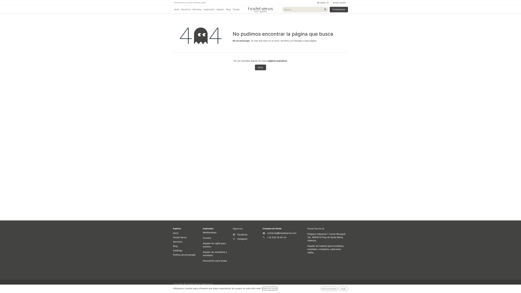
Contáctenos (339, 9)
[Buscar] (325, 9)
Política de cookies (270, 289)
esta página (310, 40)
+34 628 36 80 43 (276, 237)
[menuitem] (176, 9)
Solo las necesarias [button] (329, 289)
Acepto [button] (343, 289)
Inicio (260, 67)
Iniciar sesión (339, 2)
